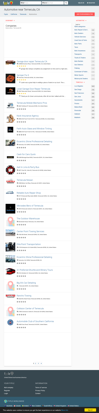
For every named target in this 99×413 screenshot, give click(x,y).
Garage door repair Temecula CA (32, 61)
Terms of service (41, 387)
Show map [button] (9, 20)
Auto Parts (78, 44)
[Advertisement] (41, 44)
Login (6, 393)
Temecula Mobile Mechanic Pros (32, 103)
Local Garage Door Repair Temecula (33, 89)
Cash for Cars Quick (26, 154)
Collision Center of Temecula (30, 308)
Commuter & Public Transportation (81, 72)
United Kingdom (60, 406)
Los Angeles (78, 86)
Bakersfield (78, 107)
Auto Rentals (78, 61)
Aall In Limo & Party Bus (28, 167)
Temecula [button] (79, 82)
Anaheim (77, 117)
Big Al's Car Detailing (26, 283)
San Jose (77, 96)
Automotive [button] (80, 20)
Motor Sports (78, 75)
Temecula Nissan (25, 180)
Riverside (77, 110)
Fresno (76, 103)
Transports (78, 54)
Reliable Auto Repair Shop (29, 193)
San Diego (77, 89)
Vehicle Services (80, 37)
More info (64, 410)
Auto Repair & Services (81, 30)
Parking (77, 68)
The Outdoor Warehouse (28, 218)
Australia (9, 406)
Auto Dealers (78, 33)
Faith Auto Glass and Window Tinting (34, 128)
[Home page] (8, 2)
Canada (18, 406)
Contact (37, 393)
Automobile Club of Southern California (35, 321)
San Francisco (79, 93)
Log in (82, 3)
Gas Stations (78, 65)
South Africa (48, 406)
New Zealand (36, 406)
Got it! (90, 410)
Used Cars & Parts (80, 40)
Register (91, 3)
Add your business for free (85, 14)
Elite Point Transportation (29, 244)
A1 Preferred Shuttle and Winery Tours (35, 270)
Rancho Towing (24, 295)
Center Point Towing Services (30, 231)
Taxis (76, 47)
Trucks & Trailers (80, 58)
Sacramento (78, 100)
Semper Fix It (23, 75)
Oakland (77, 114)
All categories (80, 26)
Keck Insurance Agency (28, 115)
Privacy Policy (40, 390)
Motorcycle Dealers (81, 79)
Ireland (26, 406)
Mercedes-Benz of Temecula (30, 205)
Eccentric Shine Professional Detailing (34, 141)
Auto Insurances (79, 51)
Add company (8, 387)
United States (74, 406)
